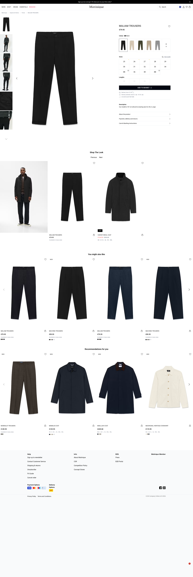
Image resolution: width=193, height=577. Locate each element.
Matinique (4, 13)
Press (117, 457)
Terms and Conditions (44, 496)
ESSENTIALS (24, 7)
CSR (75, 461)
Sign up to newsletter (34, 457)
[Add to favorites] (169, 26)
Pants (23, 13)
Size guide (167, 57)
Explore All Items (14, 13)
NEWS (3, 7)
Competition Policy (80, 465)
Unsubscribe (31, 470)
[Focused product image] (54, 78)
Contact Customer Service (36, 461)
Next (100, 157)
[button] (144, 114)
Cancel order (31, 478)
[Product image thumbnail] (6, 24)
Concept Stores (79, 470)
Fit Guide (30, 474)
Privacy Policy (31, 496)
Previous (94, 157)
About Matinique (80, 457)
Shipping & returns (33, 465)
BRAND (15, 7)
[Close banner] (189, 1)
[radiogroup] (144, 67)
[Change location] (180, 7)
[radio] (124, 61)
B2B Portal (119, 461)
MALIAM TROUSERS (33, 13)
